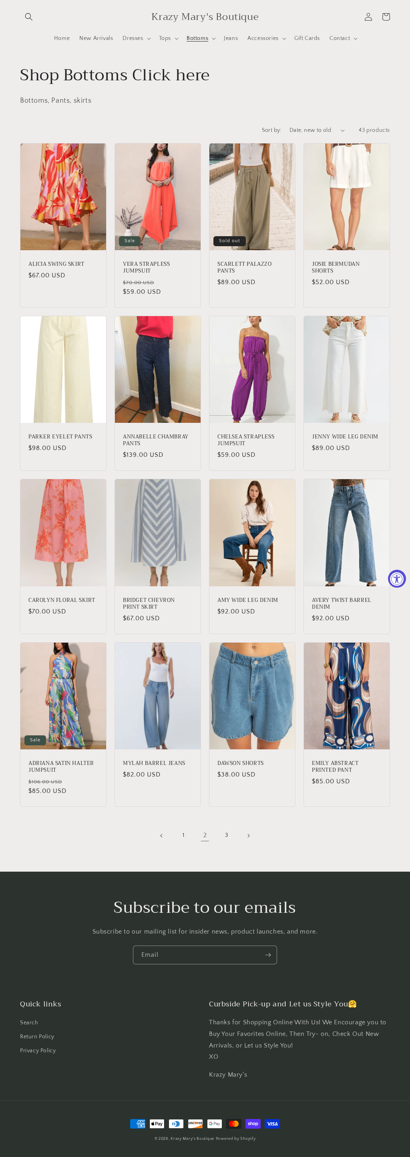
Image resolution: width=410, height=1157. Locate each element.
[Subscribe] (268, 955)
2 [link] (205, 835)
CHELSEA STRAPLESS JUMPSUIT (245, 440)
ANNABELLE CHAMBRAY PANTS (156, 440)
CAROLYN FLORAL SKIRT (61, 600)
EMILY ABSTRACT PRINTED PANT (335, 767)
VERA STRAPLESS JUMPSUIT (146, 268)
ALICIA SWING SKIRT (56, 264)
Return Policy (37, 1037)
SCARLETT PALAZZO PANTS (244, 268)
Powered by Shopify (236, 1139)
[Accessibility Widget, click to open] (397, 578)
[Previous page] (162, 835)
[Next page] (248, 835)
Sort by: (271, 130)
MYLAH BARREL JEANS (154, 763)
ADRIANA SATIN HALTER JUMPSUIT (61, 767)
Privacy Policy (38, 1050)
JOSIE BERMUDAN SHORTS (336, 268)
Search (29, 1023)
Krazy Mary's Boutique (192, 1139)
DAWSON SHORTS (240, 763)
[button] (29, 17)
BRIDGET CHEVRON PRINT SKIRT (149, 604)
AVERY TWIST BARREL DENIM (342, 604)
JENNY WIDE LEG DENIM (345, 437)
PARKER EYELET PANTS (60, 437)
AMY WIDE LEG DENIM (247, 600)
